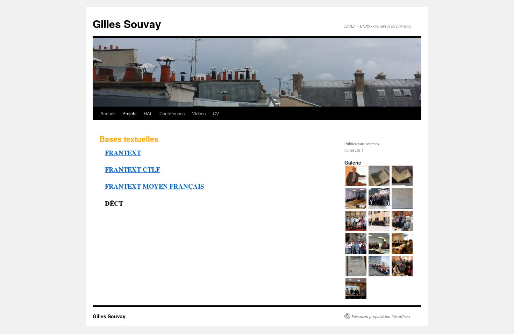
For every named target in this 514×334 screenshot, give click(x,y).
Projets (129, 113)
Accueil (107, 113)
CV (216, 113)
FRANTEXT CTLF (132, 169)
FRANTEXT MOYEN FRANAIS (154, 186)
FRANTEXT (123, 152)
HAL (148, 113)
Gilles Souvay (127, 23)
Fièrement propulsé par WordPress (381, 316)
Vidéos (199, 113)
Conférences (172, 113)
